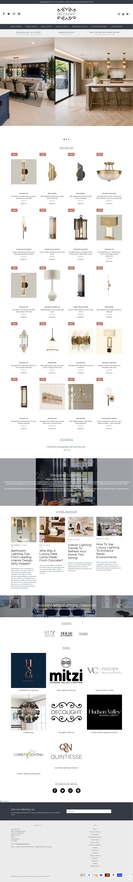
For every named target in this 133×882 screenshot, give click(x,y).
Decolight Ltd (23, 193)
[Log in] (122, 14)
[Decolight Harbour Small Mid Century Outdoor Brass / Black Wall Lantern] (81, 228)
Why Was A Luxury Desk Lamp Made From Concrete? (51, 555)
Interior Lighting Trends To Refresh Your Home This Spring (79, 551)
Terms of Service (95, 855)
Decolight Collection (109, 193)
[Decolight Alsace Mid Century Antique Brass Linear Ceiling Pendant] (52, 397)
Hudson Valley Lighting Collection (104, 732)
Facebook (95, 853)
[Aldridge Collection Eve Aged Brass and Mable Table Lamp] (109, 341)
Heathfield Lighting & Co (52, 307)
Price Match (95, 834)
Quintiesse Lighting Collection (66, 768)
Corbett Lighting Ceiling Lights (28, 774)
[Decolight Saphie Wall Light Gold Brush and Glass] (81, 341)
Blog (94, 829)
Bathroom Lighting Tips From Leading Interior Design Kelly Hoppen (21, 557)
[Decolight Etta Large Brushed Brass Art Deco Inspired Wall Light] (24, 341)
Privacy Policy (95, 842)
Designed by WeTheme (43, 876)
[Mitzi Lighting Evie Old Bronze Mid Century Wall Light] (81, 172)
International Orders (95, 837)
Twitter (95, 863)
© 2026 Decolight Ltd (17, 876)
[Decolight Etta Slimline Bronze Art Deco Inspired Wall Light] (24, 397)
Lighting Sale (116, 26)
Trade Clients (95, 840)
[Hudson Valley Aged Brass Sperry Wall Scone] (52, 228)
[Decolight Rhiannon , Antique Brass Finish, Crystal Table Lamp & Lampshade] (109, 228)
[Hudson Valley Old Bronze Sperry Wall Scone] (81, 285)
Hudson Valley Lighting (23, 249)
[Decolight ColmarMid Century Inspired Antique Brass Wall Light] (24, 172)
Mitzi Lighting (52, 193)
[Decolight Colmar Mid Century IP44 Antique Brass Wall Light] (24, 285)
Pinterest (95, 858)
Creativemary (28, 732)
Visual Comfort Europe (104, 690)
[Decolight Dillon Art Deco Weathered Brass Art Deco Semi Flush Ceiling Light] (109, 172)
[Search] (118, 14)
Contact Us (95, 850)
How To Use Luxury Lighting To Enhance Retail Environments (107, 550)
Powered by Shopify (29, 876)
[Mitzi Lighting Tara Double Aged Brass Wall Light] (109, 285)
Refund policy (95, 866)
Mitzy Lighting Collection (66, 690)
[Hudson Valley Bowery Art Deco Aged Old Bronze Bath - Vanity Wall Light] (109, 397)
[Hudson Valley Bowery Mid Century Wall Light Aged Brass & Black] (24, 228)
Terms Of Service (94, 832)
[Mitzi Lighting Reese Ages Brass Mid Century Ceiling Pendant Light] (52, 341)
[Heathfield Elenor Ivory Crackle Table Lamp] (52, 285)
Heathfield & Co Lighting (28, 690)
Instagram (95, 861)
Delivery (94, 847)
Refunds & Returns (95, 845)
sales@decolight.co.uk (22, 844)
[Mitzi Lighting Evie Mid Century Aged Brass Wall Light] (52, 172)
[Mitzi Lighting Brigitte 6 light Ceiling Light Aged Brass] (81, 397)
